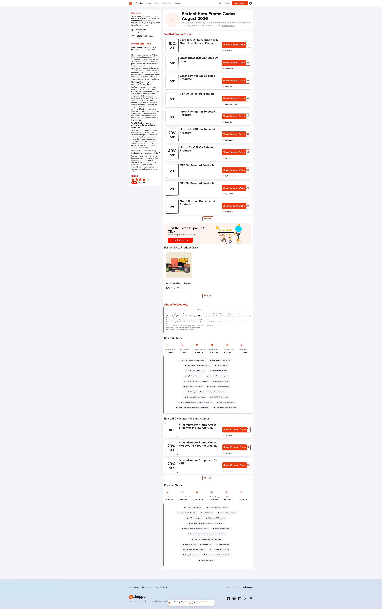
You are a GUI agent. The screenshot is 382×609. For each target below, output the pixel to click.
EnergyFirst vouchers (192, 555)
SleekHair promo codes (226, 402)
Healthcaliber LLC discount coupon (198, 365)
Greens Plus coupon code (196, 370)
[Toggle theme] (251, 3)
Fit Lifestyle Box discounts (220, 549)
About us (230, 587)
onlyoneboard (243, 349)
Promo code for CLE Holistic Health (217, 555)
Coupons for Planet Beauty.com (226, 407)
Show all (207, 218)
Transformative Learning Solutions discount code (196, 402)
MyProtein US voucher (194, 376)
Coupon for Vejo (224, 544)
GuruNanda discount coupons (195, 549)
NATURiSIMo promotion (220, 397)
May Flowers (169, 497)
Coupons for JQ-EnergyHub (221, 360)
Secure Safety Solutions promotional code (207, 539)
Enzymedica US (185, 497)
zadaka (226, 497)
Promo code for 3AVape (222, 528)
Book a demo (134, 587)
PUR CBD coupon (195, 518)
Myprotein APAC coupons (216, 518)
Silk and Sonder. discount (187, 513)
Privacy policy (151, 601)
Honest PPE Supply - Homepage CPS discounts (193, 407)
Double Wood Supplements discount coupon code (207, 523)
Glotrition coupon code (219, 370)
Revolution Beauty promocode (219, 386)
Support (249, 587)
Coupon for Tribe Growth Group (196, 381)
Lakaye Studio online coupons (218, 376)
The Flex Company (215, 497)
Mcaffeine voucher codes (194, 386)
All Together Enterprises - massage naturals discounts (207, 392)
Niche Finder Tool (162, 587)
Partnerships (147, 587)
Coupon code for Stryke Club (218, 507)
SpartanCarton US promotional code (195, 528)
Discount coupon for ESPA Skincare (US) (198, 544)
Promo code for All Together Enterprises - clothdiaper (207, 534)
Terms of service (163, 601)
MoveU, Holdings (200, 349)
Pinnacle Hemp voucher (227, 513)
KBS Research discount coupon (194, 360)
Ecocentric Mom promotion (196, 397)
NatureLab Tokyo (185, 349)
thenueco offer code (221, 381)
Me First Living (229, 349)
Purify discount (207, 513)
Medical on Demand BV (216, 349)
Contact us (240, 587)
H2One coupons (222, 365)
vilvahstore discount (207, 560)
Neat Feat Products (171, 349)
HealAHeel (197, 497)
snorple (241, 497)
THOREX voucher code (194, 507)
